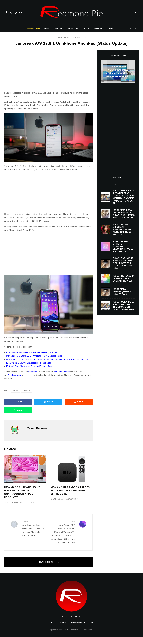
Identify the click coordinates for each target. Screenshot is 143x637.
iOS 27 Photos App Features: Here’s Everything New (123, 278)
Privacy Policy (78, 623)
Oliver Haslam (11, 502)
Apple (47, 29)
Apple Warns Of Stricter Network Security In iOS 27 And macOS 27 (123, 246)
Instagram (33, 372)
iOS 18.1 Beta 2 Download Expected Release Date (29, 366)
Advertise (63, 623)
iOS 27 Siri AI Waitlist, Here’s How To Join (122, 291)
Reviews (98, 29)
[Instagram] (15, 12)
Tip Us (91, 623)
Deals (110, 29)
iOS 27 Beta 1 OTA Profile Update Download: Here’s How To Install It (124, 214)
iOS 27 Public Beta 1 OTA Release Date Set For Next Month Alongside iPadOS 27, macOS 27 (123, 197)
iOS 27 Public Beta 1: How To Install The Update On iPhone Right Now (123, 306)
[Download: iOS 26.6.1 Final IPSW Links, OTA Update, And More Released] (118, 71)
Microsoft (73, 29)
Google (58, 29)
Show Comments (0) (46, 562)
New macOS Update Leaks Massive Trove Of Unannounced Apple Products (22, 492)
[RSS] (131, 28)
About (52, 623)
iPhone (15, 390)
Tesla (86, 29)
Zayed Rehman (63, 38)
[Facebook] (6, 12)
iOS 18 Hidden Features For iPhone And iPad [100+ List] (31, 352)
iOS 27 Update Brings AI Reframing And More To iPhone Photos (122, 229)
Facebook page (15, 375)
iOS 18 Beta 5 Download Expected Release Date (28, 363)
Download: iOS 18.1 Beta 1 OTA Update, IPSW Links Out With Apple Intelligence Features (47, 359)
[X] (10, 12)
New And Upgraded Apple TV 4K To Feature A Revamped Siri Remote (70, 490)
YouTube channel (62, 372)
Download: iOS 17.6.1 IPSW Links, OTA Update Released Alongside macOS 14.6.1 (33, 529)
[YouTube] (20, 12)
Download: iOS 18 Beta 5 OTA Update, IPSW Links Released (34, 356)
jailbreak (26, 390)
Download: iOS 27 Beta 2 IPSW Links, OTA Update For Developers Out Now (123, 263)
